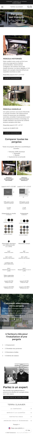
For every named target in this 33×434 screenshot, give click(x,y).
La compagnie (16, 408)
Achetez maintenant (12, 78)
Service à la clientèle (16, 412)
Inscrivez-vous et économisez (16, 420)
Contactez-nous (16, 416)
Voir (17, 319)
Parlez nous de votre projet (16, 397)
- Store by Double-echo (21, 432)
